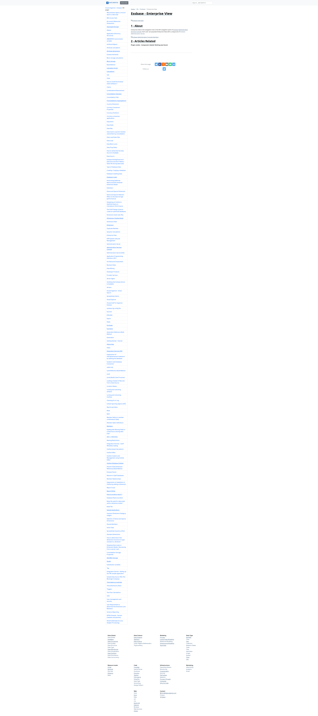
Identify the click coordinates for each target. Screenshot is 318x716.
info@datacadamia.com (168, 693)
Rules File (110, 507)
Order (109, 667)
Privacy (162, 695)
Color (188, 657)
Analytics (189, 669)
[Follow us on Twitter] (164, 69)
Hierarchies (110, 344)
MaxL (108, 410)
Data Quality (111, 643)
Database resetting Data (114, 174)
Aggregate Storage (113, 27)
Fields (108, 322)
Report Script (111, 488)
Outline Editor (111, 452)
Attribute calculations (113, 48)
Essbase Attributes (112, 54)
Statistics (136, 639)
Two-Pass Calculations (114, 592)
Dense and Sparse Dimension (116, 191)
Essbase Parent (111, 472)
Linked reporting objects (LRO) (116, 404)
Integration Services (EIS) (114, 351)
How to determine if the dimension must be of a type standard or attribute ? (116, 540)
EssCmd (109, 312)
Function (136, 673)
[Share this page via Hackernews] (163, 64)
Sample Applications (113, 510)
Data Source (110, 156)
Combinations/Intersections (115, 90)
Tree (187, 649)
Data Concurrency (113, 657)
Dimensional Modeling (167, 643)
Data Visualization (113, 651)
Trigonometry (138, 645)
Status (163, 697)
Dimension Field (112, 222)
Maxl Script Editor (112, 407)
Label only (110, 367)
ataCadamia (113, 2)
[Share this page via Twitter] (156, 64)
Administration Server (113, 244)
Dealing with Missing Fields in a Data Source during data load (116, 431)
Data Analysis (138, 637)
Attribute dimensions (113, 51)
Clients (109, 87)
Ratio (109, 675)
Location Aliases (112, 386)
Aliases (109, 30)
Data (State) (111, 637)
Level (108, 374)
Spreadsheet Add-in (113, 296)
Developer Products (113, 272)
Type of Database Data (114, 167)
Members (110, 426)
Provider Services (112, 275)
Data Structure (112, 645)
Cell (108, 75)
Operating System (165, 667)
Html (135, 693)
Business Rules (111, 265)
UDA (108, 596)
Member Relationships (114, 479)
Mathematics (147, 643)
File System (163, 675)
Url (135, 699)
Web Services (138, 709)
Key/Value (189, 651)
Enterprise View (112, 235)
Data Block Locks (112, 144)
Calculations (110, 71)
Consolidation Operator (114, 94)
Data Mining (110, 268)
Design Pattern (138, 685)
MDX (108, 414)
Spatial (188, 655)
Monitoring (163, 669)
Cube (187, 647)
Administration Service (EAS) (115, 253)
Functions (110, 329)
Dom (135, 695)
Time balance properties (114, 582)
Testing (136, 675)
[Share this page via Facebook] (159, 64)
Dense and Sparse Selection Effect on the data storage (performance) (115, 197)
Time (187, 639)
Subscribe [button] (124, 3)
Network (162, 677)
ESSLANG (109, 315)
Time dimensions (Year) (114, 586)
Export (109, 318)
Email (188, 671)
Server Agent (111, 278)
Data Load (110, 141)
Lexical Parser (138, 669)
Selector (136, 705)
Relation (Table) (191, 645)
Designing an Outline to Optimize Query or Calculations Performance (115, 204)
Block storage (111, 61)
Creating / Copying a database (116, 170)
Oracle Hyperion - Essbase (113, 8)
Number (188, 637)
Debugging (137, 677)
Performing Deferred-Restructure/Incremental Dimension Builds (114, 182)
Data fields (110, 125)
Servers (109, 287)
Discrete (110, 671)
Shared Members (112, 524)
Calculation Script (112, 68)
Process (162, 637)
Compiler (137, 667)
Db (137, 9)
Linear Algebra (138, 643)
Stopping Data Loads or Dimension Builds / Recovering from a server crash (116, 547)
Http (135, 697)
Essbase (142, 9)
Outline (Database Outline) (115, 463)
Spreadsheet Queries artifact (116, 531)
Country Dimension (113, 104)
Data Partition (112, 653)
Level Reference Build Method (116, 371)
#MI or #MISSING (112, 437)
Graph (188, 653)
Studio (109, 561)
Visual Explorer (111, 299)
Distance (110, 673)
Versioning (137, 683)
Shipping (136, 679)
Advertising (189, 667)
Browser (136, 707)
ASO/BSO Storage (112, 558)
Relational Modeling (166, 641)
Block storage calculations (115, 58)
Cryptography (164, 671)
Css (135, 701)
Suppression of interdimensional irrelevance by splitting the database (116, 356)
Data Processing (113, 641)
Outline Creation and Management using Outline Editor (115, 458)
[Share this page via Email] (166, 64)
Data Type (111, 647)
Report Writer (111, 491)
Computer (163, 681)
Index (108, 348)
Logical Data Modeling (167, 639)
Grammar (137, 671)
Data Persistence (113, 655)
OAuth (136, 711)
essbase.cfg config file (114, 308)
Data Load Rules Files (113, 137)
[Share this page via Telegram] (173, 64)
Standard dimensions (113, 534)
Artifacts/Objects (112, 44)
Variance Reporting (113, 612)
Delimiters (110, 188)
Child (108, 78)
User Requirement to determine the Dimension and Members (116, 607)
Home (133, 9)
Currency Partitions (113, 113)
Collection (189, 643)
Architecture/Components (115, 262)
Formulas (110, 325)
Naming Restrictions (113, 440)
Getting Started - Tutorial (114, 341)
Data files (110, 128)
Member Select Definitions (115, 423)
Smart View (110, 527)
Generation (110, 337)
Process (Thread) (165, 679)
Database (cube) (112, 177)
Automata (163, 645)
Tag (108, 568)
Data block (110, 122)
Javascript (137, 703)
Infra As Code (164, 683)
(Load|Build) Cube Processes (116, 377)
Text (187, 641)
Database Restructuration (115, 498)
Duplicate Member (112, 228)
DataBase (111, 639)
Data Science (138, 641)
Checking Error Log (113, 400)
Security (162, 673)
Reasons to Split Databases (115, 475)
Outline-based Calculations (115, 449)
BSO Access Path (112, 18)
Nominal (110, 669)
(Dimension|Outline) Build (115, 218)
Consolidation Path (113, 97)
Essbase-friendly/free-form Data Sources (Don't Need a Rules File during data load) (115, 161)
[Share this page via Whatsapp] (170, 64)
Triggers (109, 589)
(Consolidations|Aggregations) (116, 101)
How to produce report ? (114, 494)
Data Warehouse (113, 649)
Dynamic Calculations (113, 232)
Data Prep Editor (112, 147)
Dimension (110, 225)
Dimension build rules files (115, 215)
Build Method (111, 65)
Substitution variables (113, 565)
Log (187, 659)
